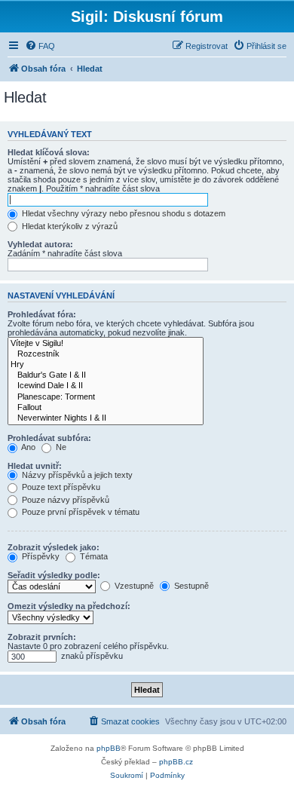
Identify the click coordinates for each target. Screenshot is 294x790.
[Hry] (105, 365)
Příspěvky (40, 556)
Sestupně (190, 585)
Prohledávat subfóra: (49, 437)
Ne (60, 447)
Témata (93, 556)
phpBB (108, 748)
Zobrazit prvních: (42, 636)
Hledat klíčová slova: (49, 152)
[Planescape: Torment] (105, 397)
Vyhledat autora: (40, 244)
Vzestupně (133, 585)
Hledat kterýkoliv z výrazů (69, 226)
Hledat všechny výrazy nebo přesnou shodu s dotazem (122, 213)
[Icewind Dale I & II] (105, 386)
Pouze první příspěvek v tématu (79, 511)
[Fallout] (105, 408)
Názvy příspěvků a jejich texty (76, 474)
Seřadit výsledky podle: (54, 575)
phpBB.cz (176, 762)
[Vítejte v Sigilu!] (105, 343)
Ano (27, 447)
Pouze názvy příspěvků (64, 499)
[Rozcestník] (105, 354)
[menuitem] (40, 46)
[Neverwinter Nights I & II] (105, 418)
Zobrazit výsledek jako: (54, 547)
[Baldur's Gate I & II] (105, 375)
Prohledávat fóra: (42, 314)
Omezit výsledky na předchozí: (69, 606)
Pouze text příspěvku (60, 486)
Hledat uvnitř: (35, 465)
